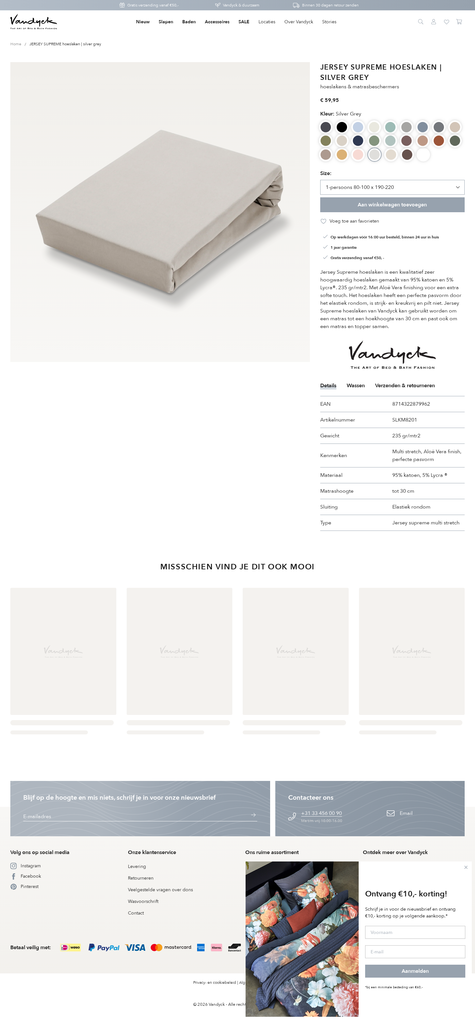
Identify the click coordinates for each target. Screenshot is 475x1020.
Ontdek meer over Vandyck (395, 852)
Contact (136, 913)
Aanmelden (415, 971)
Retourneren (140, 878)
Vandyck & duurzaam (241, 5)
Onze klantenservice (152, 852)
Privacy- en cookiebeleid (214, 982)
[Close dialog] (466, 867)
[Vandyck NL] (33, 22)
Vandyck (217, 1004)
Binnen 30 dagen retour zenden (330, 5)
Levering (137, 866)
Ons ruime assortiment (272, 852)
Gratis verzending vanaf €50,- (153, 5)
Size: (326, 173)
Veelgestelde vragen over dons (160, 890)
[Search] (421, 22)
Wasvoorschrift (143, 901)
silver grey (340, 113)
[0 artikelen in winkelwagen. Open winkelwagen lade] (459, 22)
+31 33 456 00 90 (321, 813)
